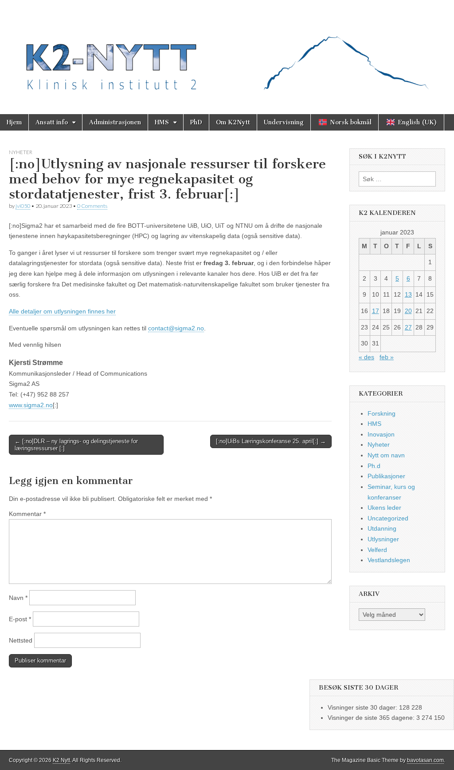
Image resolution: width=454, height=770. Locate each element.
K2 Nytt (61, 760)
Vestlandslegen (389, 560)
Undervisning (284, 122)
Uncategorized (388, 518)
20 (408, 310)
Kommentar (27, 513)
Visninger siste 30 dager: (363, 707)
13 (408, 294)
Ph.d (374, 465)
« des (366, 357)
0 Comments (92, 205)
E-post (20, 619)
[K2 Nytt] (227, 50)
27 (408, 327)
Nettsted (20, 640)
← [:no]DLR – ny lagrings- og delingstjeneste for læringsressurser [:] (76, 445)
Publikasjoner (386, 476)
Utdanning (382, 528)
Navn (18, 597)
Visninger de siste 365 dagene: (372, 717)
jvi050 (23, 205)
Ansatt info (51, 122)
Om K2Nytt (233, 122)
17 (375, 310)
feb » (387, 357)
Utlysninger (383, 539)
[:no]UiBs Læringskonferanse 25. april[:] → (271, 441)
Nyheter (20, 152)
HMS (162, 122)
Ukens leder (384, 507)
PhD (196, 122)
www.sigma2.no (31, 405)
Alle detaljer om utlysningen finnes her (62, 311)
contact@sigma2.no (176, 328)
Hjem (14, 122)
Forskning (381, 413)
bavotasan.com (425, 760)
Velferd (377, 549)
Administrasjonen (115, 122)
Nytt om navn (386, 455)
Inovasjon (381, 434)
